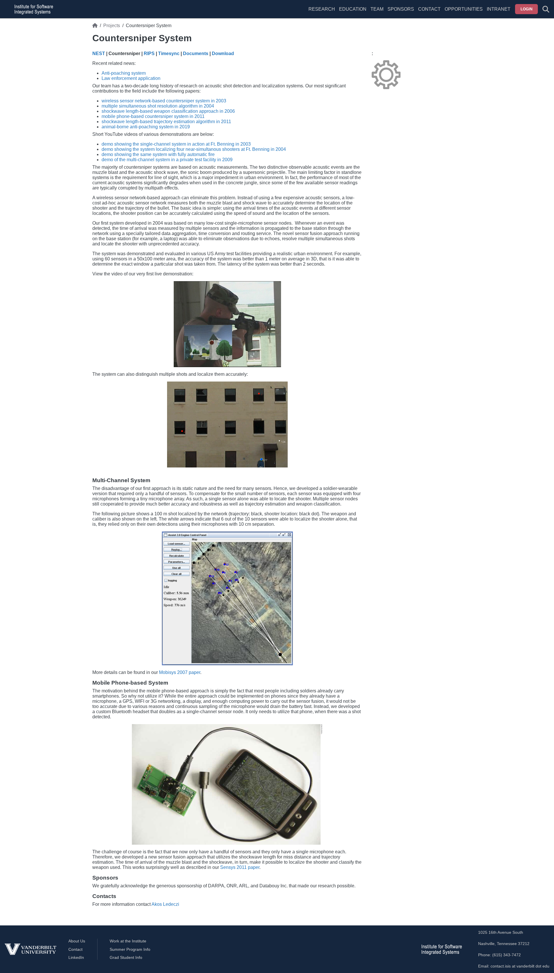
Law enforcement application (131, 78)
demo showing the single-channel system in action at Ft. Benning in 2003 (176, 144)
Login (526, 9)
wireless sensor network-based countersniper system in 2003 (164, 100)
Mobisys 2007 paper (179, 672)
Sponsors (401, 9)
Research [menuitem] (321, 9)
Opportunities (464, 9)
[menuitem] (376, 13)
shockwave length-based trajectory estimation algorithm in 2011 (166, 121)
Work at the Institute (128, 941)
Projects (111, 25)
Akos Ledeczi (165, 904)
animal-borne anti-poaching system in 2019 (146, 126)
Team (376, 9)
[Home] (95, 25)
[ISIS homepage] (32, 9)
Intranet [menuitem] (498, 9)
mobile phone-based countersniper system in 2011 (153, 116)
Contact (429, 9)
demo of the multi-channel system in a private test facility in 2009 (167, 159)
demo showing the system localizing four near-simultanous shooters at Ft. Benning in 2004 (194, 149)
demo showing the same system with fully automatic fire (158, 154)
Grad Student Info (126, 957)
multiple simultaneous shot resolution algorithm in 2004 (158, 106)
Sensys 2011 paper (239, 867)
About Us (76, 941)
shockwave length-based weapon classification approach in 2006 (168, 111)
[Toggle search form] (545, 9)
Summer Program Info (130, 949)
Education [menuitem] (352, 9)
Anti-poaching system (124, 73)
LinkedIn (76, 957)
